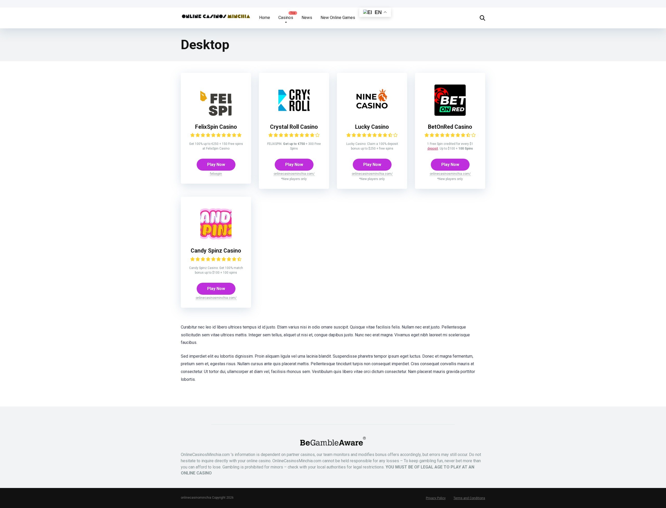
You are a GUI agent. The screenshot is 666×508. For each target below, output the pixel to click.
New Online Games (338, 17)
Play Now (216, 164)
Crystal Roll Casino (294, 127)
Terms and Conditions (469, 498)
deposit (432, 148)
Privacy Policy (436, 498)
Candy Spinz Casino (216, 250)
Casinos (285, 17)
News (307, 17)
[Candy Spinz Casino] (216, 238)
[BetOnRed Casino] (450, 114)
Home (264, 17)
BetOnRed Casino (450, 127)
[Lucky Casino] (372, 114)
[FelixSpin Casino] (216, 114)
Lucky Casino (372, 127)
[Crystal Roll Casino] (294, 114)
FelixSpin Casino (216, 127)
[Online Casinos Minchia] (216, 14)
